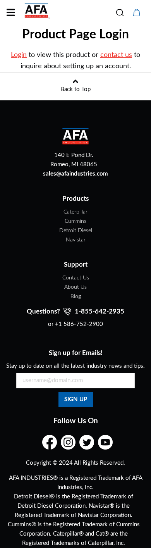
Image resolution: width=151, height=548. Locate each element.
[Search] (119, 12)
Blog (75, 296)
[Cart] (136, 12)
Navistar (76, 240)
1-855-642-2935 (98, 311)
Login (19, 55)
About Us (75, 287)
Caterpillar (75, 212)
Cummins (75, 221)
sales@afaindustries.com (75, 174)
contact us (116, 55)
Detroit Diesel (75, 230)
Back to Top (75, 89)
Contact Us (75, 278)
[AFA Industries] (36, 14)
